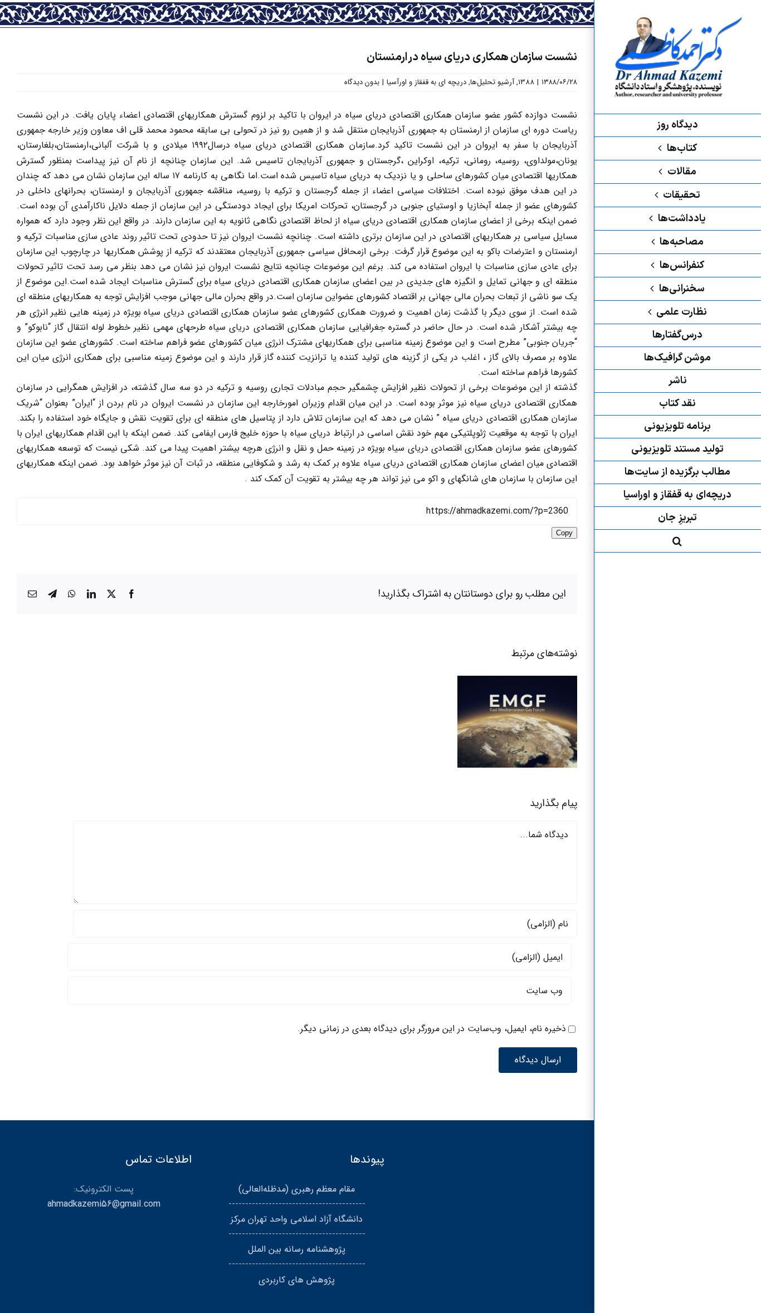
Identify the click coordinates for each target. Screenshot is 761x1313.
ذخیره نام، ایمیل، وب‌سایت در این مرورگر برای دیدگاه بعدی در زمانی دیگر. (431, 1029)
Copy (564, 533)
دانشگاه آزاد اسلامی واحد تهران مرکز (297, 1219)
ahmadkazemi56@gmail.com (103, 1204)
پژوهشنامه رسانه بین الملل (296, 1249)
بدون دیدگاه (361, 82)
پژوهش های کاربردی (296, 1280)
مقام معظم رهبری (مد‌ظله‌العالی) (296, 1189)
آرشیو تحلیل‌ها (492, 82)
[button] (677, 541)
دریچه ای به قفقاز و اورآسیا (426, 82)
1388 (526, 82)
